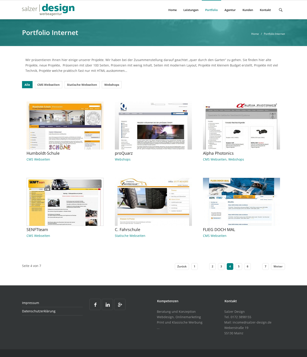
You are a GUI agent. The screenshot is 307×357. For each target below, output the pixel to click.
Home (172, 10)
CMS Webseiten (48, 85)
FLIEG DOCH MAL (219, 229)
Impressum (30, 303)
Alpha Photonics (218, 153)
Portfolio (211, 10)
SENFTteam (37, 229)
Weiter (278, 266)
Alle (27, 85)
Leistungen (190, 10)
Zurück (182, 266)
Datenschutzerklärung (39, 311)
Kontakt (265, 10)
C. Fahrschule (127, 229)
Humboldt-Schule (43, 153)
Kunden (247, 10)
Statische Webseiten (82, 85)
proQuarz (124, 153)
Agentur (230, 10)
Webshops (111, 85)
